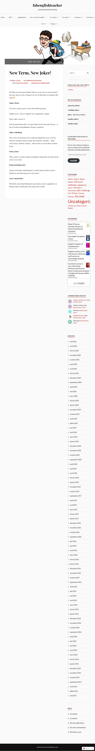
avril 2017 (73, 505)
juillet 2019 (74, 423)
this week (79, 196)
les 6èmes (89, 17)
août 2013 (73, 687)
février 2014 (74, 659)
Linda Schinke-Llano (73, 240)
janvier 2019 (74, 441)
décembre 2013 (75, 668)
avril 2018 (73, 473)
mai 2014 (73, 646)
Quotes (81, 193)
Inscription (73, 714)
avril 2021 (73, 369)
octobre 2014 (75, 628)
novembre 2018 (75, 450)
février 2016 (74, 559)
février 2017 (74, 514)
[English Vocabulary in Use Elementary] (88, 247)
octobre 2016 (75, 532)
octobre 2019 (75, 414)
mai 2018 (73, 469)
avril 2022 (73, 346)
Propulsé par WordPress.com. (47, 747)
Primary (53, 24)
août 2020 (73, 387)
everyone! (72, 190)
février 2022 (74, 351)
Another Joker (73, 124)
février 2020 (74, 401)
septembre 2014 (75, 632)
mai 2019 (73, 428)
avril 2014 (73, 650)
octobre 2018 (75, 455)
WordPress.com (75, 732)
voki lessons (72, 206)
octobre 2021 (75, 360)
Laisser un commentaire (40, 83)
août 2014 (73, 637)
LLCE (43, 24)
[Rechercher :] (79, 73)
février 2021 (74, 373)
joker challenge (83, 190)
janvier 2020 (74, 405)
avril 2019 (73, 432)
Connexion (73, 718)
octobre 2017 (75, 491)
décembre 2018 (75, 446)
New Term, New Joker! (30, 72)
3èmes (70, 179)
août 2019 (73, 419)
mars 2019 (73, 437)
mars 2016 (73, 555)
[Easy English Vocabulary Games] (88, 240)
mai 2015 (73, 596)
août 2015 (73, 587)
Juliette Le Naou (78, 300)
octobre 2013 (75, 677)
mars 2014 (73, 655)
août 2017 (73, 500)
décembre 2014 (75, 618)
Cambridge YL (77, 188)
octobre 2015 (75, 578)
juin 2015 (73, 591)
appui (70, 188)
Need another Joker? (81, 301)
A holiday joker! (73, 110)
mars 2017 (73, 510)
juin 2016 (73, 541)
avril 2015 (73, 600)
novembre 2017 (75, 487)
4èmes (76, 179)
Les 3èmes (53, 17)
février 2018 (74, 478)
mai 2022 (73, 342)
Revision (71, 197)
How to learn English (37, 17)
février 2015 (74, 609)
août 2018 (73, 464)
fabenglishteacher (47, 5)
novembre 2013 (75, 673)
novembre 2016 (75, 528)
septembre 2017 (75, 496)
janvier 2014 (74, 664)
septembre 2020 (75, 382)
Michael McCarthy (73, 248)
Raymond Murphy (73, 260)
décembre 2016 (75, 523)
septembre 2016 (75, 537)
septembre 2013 (75, 682)
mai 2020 (73, 391)
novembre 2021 (75, 355)
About (3, 17)
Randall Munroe (72, 233)
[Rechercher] (87, 73)
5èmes (82, 179)
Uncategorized (22, 83)
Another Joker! (73, 119)
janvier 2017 (74, 519)
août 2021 (73, 364)
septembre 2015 (75, 582)
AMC (10, 17)
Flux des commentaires (78, 727)
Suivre (73, 161)
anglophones (81, 185)
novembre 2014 (75, 623)
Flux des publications (77, 723)
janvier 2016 (74, 564)
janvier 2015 (74, 614)
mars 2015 (73, 605)
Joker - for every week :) (76, 115)
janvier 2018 (74, 482)
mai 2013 (73, 696)
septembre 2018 (75, 460)
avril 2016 (73, 550)
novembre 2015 (75, 573)
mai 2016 (73, 546)
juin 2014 (73, 641)
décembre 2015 (75, 569)
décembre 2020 (75, 378)
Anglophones (21, 17)
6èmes (70, 182)
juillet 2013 (74, 691)
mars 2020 (73, 396)
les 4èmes (65, 17)
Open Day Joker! (74, 105)
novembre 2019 (75, 410)
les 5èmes (77, 17)
